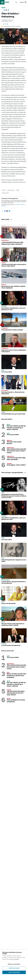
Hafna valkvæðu (14, 968)
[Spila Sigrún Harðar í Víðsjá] (14, 36)
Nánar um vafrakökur (14, 959)
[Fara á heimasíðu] (6, 2)
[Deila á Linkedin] (8, 10)
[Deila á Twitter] (6, 10)
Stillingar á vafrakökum (14, 964)
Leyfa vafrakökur (14, 972)
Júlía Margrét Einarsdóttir (7, 20)
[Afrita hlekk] (2, 10)
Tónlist (3, 7)
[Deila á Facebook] (4, 10)
